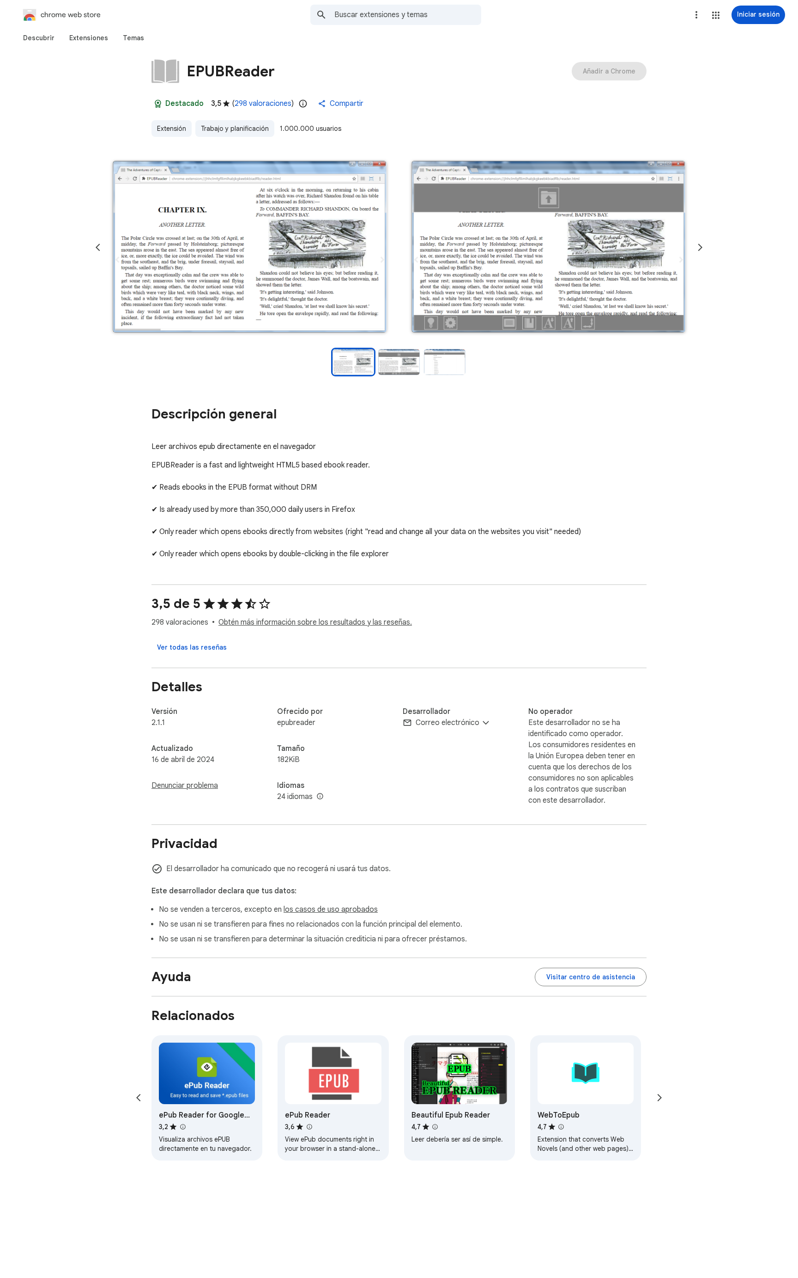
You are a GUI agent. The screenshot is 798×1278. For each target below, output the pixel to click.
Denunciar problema (184, 785)
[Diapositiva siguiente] (700, 247)
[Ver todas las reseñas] (191, 647)
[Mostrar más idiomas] (320, 796)
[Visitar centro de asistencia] (591, 977)
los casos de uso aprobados (331, 909)
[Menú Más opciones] (696, 15)
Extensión (171, 128)
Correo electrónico (447, 722)
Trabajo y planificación (235, 128)
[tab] (39, 38)
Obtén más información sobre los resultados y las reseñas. (315, 622)
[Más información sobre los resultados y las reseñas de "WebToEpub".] (561, 1127)
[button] (716, 15)
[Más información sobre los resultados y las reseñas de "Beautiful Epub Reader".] (435, 1127)
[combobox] (407, 14)
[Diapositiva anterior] (98, 247)
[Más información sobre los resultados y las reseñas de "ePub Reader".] (309, 1127)
